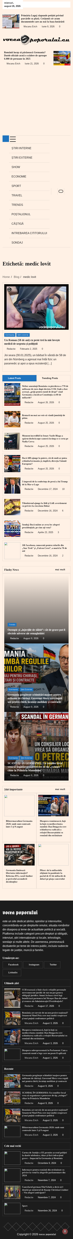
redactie (11, 349)
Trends (17, 204)
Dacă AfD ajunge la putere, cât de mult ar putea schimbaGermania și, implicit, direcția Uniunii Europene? (44, 461)
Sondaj (17, 242)
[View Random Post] (54, 191)
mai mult (60, 569)
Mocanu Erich (30, 26)
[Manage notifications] (65, 1231)
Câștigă (18, 223)
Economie (19, 176)
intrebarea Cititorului (29, 233)
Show (16, 167)
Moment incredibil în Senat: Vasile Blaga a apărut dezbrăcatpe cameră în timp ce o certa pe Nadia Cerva (45, 439)
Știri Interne (21, 148)
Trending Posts (50, 378)
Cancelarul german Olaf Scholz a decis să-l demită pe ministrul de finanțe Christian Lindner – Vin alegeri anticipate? (45, 1190)
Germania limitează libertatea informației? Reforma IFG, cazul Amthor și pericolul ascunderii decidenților (19, 876)
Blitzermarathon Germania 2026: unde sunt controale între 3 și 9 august (19, 824)
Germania (9, 335)
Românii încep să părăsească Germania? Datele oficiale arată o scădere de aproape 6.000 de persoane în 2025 (25, 55)
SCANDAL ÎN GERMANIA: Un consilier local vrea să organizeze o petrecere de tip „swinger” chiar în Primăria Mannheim (35, 767)
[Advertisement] (36, 103)
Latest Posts (14, 378)
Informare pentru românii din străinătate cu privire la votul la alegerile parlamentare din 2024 (43, 1173)
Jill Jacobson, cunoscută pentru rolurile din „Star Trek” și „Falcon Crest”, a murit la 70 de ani (44, 548)
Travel (17, 195)
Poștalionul (21, 214)
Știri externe (22, 157)
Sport (16, 186)
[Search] (67, 191)
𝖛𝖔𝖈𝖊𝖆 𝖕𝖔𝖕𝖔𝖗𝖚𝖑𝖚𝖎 (47, 1234)
